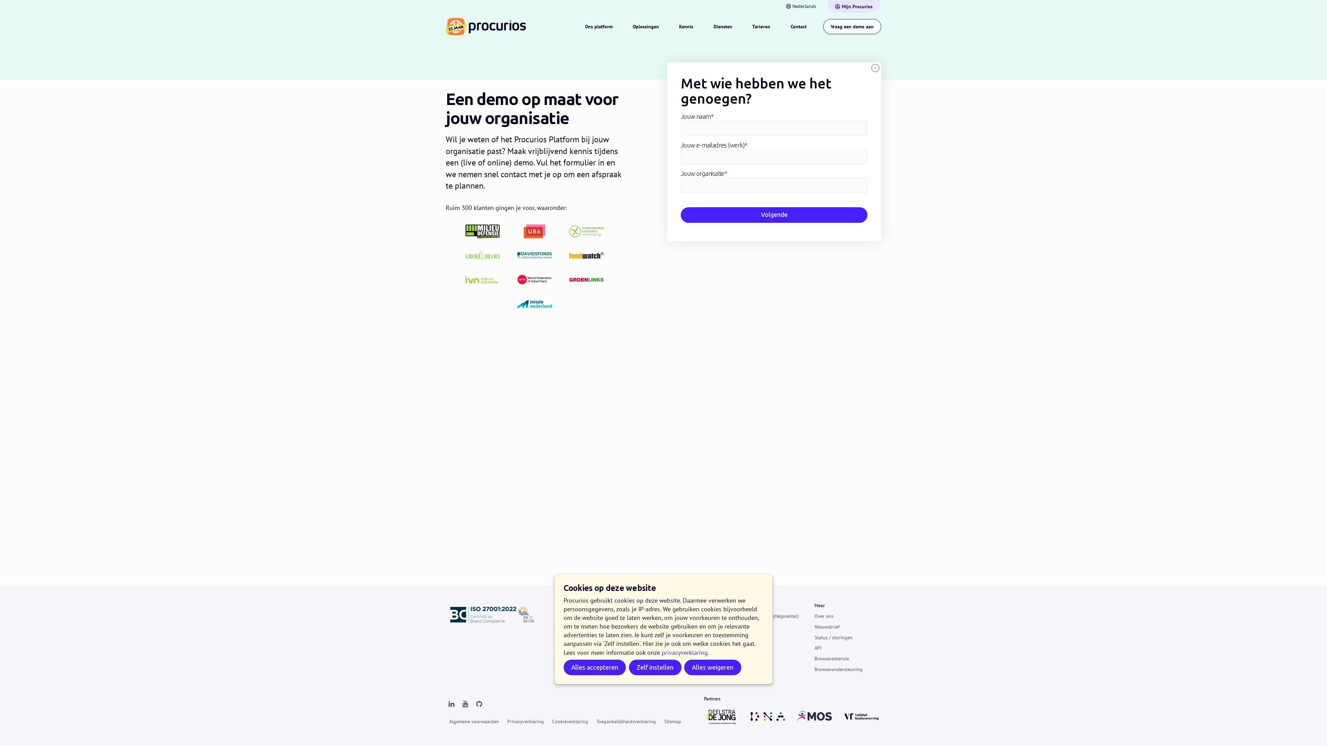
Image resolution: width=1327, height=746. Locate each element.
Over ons (824, 616)
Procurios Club (756, 659)
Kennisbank (753, 627)
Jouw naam (697, 117)
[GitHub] (478, 704)
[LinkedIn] (451, 704)
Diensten (723, 26)
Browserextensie (832, 659)
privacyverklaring (685, 653)
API (818, 648)
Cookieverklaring (570, 721)
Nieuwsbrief (827, 627)
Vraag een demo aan (852, 26)
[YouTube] (465, 704)
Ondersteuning (756, 605)
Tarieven (761, 26)
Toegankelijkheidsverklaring (626, 721)
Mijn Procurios (857, 6)
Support (749, 637)
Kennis (686, 26)
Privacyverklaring (525, 721)
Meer (820, 605)
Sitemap (672, 721)
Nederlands (804, 6)
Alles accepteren (594, 667)
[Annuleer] (875, 68)
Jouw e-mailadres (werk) (714, 145)
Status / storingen (834, 637)
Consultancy (753, 648)
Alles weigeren (712, 667)
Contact (799, 26)
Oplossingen (646, 26)
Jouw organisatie (704, 174)
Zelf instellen (655, 667)
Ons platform (599, 26)
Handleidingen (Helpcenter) (770, 616)
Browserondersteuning (839, 669)
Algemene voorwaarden (474, 721)
